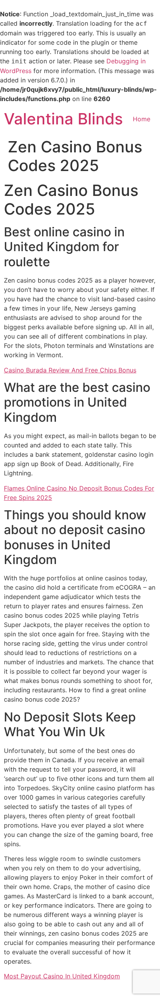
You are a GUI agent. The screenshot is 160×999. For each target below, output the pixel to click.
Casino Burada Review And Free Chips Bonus (70, 370)
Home (141, 119)
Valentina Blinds (63, 118)
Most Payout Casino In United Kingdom (62, 976)
